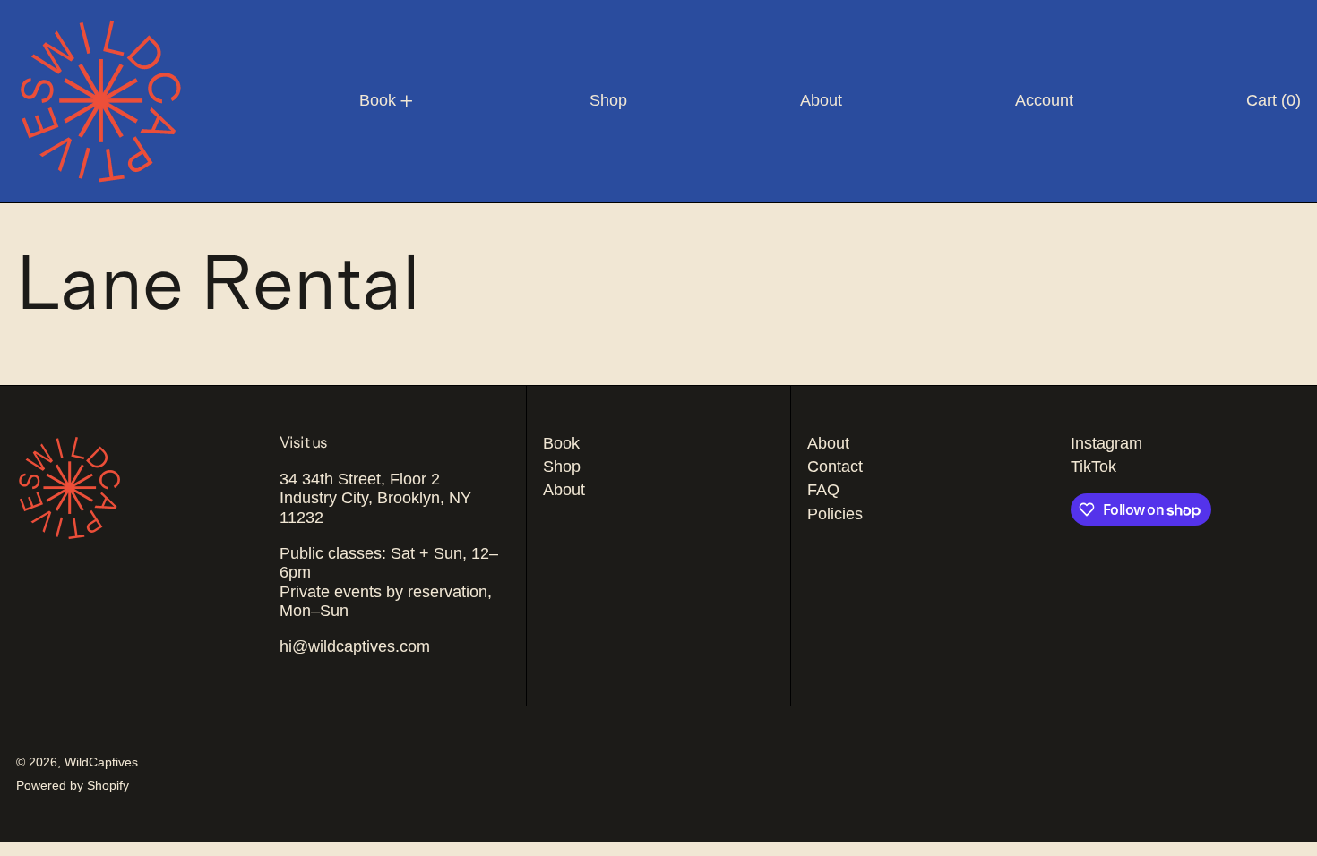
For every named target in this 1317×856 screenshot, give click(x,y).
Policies (835, 514)
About (564, 490)
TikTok (1093, 466)
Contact (835, 466)
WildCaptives (101, 762)
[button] (1273, 101)
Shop (562, 466)
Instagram (1106, 443)
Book (561, 443)
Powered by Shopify (72, 785)
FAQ (823, 490)
